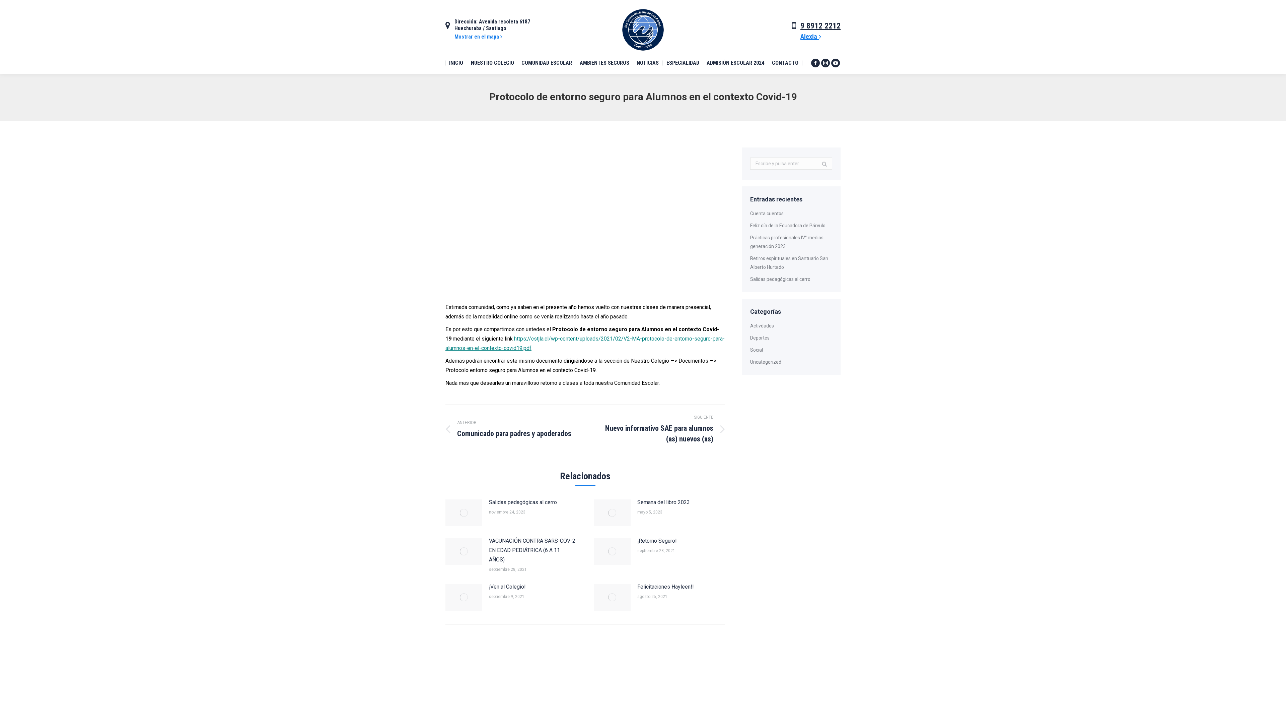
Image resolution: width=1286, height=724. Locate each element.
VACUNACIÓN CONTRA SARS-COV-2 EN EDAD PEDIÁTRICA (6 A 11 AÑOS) (532, 550)
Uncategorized (765, 362)
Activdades (762, 325)
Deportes (760, 338)
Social (756, 350)
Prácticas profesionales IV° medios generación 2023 (787, 242)
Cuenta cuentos (767, 213)
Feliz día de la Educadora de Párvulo (788, 225)
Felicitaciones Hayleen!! (665, 587)
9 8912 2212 (820, 26)
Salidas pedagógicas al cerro (523, 502)
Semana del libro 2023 (663, 502)
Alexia (809, 37)
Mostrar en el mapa (477, 37)
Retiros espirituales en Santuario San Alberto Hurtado (789, 263)
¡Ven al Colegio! (507, 587)
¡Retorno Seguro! (657, 541)
